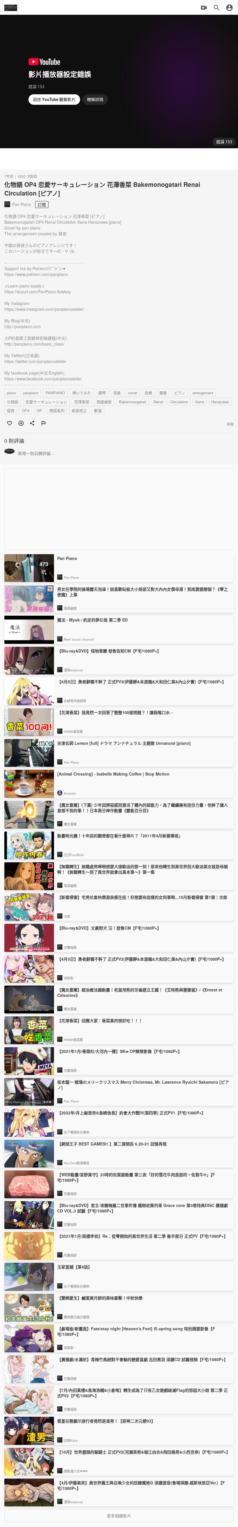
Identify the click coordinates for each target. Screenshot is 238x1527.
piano (11, 392)
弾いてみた (81, 392)
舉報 (230, 424)
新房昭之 (79, 410)
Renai (158, 401)
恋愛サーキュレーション (46, 401)
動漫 (98, 410)
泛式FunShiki (74, 854)
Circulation (179, 401)
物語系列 (56, 410)
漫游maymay (73, 670)
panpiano (30, 392)
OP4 (25, 410)
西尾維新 (104, 401)
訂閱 (42, 204)
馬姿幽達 (70, 608)
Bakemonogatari (132, 401)
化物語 (12, 401)
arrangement (202, 392)
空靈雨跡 (70, 947)
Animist (70, 793)
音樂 (148, 392)
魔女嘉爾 (70, 824)
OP (39, 410)
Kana (199, 401)
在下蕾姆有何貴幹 (76, 1132)
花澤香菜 (81, 401)
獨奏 (163, 392)
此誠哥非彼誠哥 (75, 700)
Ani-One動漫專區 (76, 1163)
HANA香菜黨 (73, 731)
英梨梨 (68, 978)
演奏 (117, 392)
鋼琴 (102, 392)
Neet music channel (79, 639)
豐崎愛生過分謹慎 (76, 1317)
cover (132, 392)
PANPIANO (55, 392)
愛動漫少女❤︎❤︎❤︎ (76, 1471)
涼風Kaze (71, 1440)
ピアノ (179, 392)
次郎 (67, 916)
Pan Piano (71, 577)
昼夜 (11, 410)
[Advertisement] (119, 159)
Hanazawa (220, 401)
